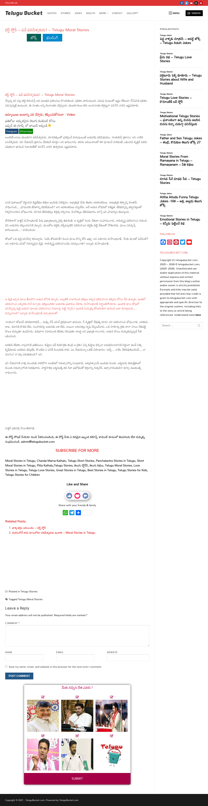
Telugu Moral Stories (30, 599)
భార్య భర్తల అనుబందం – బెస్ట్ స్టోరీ (29, 527)
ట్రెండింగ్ (52, 37)
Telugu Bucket (23, 13)
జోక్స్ (34, 37)
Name (8, 652)
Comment (12, 623)
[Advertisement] (77, 68)
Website (112, 652)
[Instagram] (196, 3)
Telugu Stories (29, 591)
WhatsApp (26, 131)
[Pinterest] (201, 3)
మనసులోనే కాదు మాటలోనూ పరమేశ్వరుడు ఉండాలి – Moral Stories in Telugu (53, 532)
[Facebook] (182, 3)
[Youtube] (191, 3)
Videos (196, 13)
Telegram (12, 131)
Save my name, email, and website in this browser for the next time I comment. (55, 666)
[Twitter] (186, 3)
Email (60, 652)
